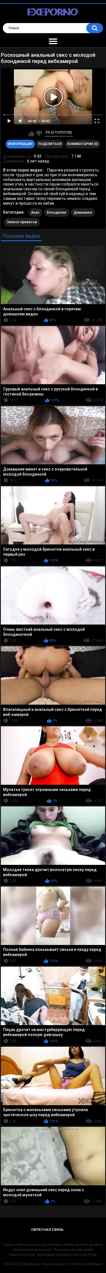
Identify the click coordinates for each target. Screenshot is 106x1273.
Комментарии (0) (82, 144)
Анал (35, 212)
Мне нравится (31, 133)
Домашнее (83, 212)
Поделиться (50, 144)
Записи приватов (22, 222)
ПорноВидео (31, 1264)
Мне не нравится (39, 133)
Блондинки (56, 212)
